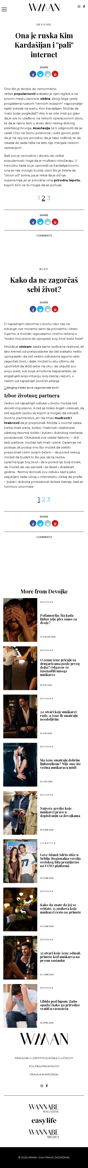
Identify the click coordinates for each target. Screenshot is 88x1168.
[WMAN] (44, 10)
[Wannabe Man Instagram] (79, 6)
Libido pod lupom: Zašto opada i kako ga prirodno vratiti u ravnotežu (60, 1005)
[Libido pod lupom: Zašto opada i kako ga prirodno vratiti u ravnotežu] (20, 1006)
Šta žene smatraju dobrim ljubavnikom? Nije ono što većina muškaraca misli (60, 763)
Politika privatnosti (44, 1066)
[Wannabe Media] (44, 1137)
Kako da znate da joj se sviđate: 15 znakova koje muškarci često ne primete (60, 908)
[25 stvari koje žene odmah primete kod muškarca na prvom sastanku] (20, 958)
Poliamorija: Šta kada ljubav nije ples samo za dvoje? (58, 619)
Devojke (44, 24)
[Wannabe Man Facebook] (84, 6)
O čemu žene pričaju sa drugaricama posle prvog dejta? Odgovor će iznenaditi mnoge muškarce (60, 667)
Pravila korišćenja (44, 1074)
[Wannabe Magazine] (44, 1112)
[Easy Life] (44, 1123)
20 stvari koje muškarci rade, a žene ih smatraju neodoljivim (59, 715)
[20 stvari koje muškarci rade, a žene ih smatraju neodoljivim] (20, 716)
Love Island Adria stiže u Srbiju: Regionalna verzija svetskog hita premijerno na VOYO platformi (60, 860)
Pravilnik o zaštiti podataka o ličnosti (44, 1058)
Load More (44, 568)
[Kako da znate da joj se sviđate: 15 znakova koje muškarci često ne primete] (20, 909)
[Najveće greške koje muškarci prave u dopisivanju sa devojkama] (20, 813)
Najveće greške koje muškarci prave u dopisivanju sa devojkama (60, 812)
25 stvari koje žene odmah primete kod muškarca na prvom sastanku (60, 956)
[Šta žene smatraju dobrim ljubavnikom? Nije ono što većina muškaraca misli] (20, 765)
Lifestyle (48, 843)
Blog (44, 269)
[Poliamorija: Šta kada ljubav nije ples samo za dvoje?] (20, 620)
